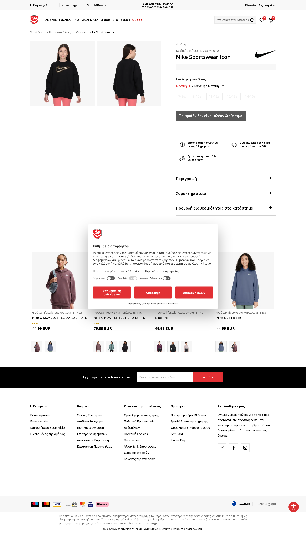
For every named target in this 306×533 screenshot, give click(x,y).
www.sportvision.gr (122, 529)
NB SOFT (155, 529)
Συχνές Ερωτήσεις (89, 415)
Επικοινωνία (39, 421)
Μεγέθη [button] (199, 86)
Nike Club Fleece (228, 318)
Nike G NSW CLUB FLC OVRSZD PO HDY (61, 318)
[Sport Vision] (34, 19)
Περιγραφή (186, 178)
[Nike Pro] (173, 346)
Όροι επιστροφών (136, 453)
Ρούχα (69, 32)
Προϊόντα (55, 32)
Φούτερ (81, 32)
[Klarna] (102, 504)
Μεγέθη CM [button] (216, 86)
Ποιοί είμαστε (40, 415)
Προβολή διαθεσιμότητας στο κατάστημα (214, 208)
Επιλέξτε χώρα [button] (265, 504)
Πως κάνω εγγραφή (90, 428)
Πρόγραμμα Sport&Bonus (188, 415)
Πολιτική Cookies (136, 434)
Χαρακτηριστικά (191, 193)
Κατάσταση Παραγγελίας (94, 446)
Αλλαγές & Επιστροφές (140, 446)
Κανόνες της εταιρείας (139, 459)
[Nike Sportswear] (111, 346)
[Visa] (90, 504)
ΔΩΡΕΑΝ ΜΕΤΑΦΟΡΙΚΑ (153, 3)
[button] (57, 20)
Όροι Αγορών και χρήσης (141, 415)
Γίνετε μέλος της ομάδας (47, 434)
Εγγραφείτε (267, 5)
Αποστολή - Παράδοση (93, 440)
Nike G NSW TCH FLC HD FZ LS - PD (120, 318)
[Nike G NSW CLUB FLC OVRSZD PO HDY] (61, 280)
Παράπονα (131, 440)
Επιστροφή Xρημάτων (92, 434)
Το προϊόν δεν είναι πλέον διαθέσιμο (210, 115)
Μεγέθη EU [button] (183, 86)
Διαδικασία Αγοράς (90, 421)
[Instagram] (245, 448)
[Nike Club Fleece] (50, 346)
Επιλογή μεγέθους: (191, 79)
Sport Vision (38, 32)
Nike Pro (161, 318)
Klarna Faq (178, 440)
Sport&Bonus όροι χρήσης (189, 421)
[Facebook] (233, 448)
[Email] (222, 448)
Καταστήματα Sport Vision (48, 428)
